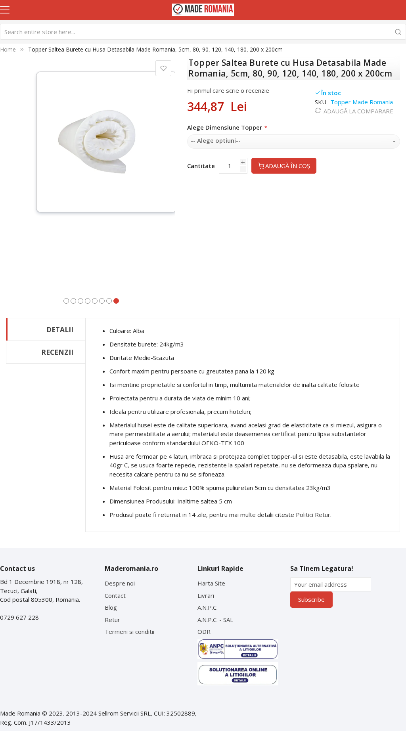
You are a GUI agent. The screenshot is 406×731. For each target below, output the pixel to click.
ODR (204, 631)
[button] (66, 300)
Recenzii (57, 352)
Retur (112, 620)
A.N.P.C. (207, 607)
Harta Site (211, 583)
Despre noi (120, 583)
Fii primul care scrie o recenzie (228, 90)
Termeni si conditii (129, 631)
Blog (111, 607)
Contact (115, 595)
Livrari (205, 595)
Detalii (59, 329)
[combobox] (203, 32)
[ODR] (237, 673)
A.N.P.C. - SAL (215, 620)
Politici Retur (313, 515)
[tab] (46, 329)
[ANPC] (237, 649)
